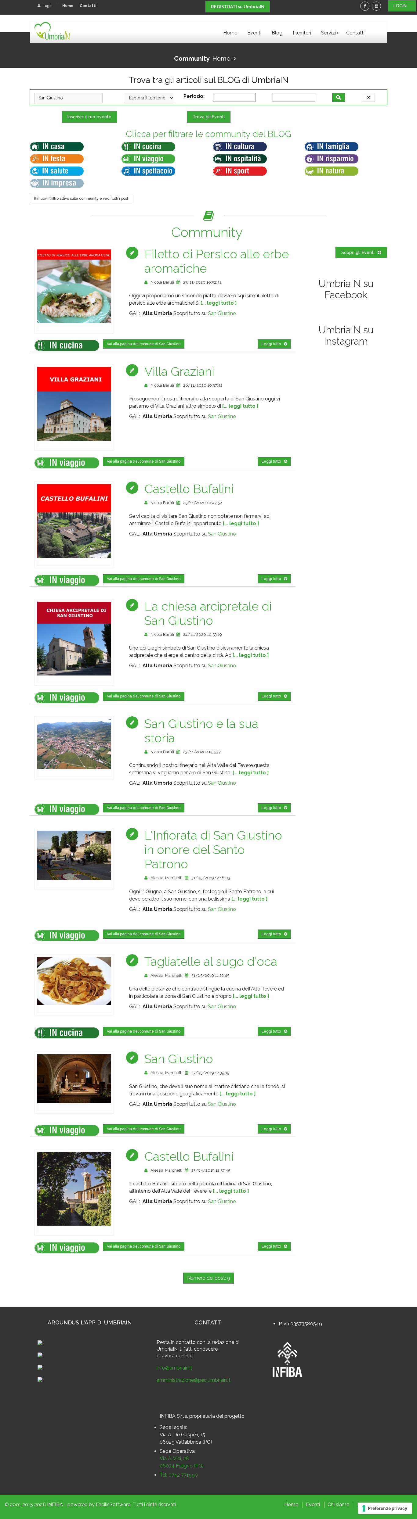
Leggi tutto (271, 344)
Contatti (88, 6)
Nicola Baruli (162, 282)
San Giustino (222, 313)
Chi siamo (339, 1504)
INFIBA (55, 1504)
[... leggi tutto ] (219, 303)
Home (68, 6)
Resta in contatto (176, 1342)
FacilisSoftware (113, 1504)
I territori (302, 33)
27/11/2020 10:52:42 (202, 282)
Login (47, 6)
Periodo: (195, 96)
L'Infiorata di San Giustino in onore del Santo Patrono (213, 849)
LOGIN (401, 5)
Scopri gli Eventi (358, 252)
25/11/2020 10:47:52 (202, 502)
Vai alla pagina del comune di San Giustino (143, 344)
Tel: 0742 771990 (179, 1475)
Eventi (254, 33)
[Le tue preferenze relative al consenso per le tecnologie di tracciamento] (385, 1508)
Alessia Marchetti (166, 878)
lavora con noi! (177, 1356)
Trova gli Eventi (209, 116)
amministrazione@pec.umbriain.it (193, 1380)
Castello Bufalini (189, 489)
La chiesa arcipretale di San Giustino (208, 613)
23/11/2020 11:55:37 (202, 752)
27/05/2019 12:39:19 (210, 1072)
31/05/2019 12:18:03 (210, 878)
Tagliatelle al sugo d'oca (210, 961)
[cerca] (338, 97)
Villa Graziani (179, 371)
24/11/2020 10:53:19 (202, 634)
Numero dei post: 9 (208, 1278)
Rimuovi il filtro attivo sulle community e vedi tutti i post (81, 198)
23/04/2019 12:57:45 (210, 1170)
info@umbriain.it (174, 1368)
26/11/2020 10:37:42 (203, 385)
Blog (277, 33)
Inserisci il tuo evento (89, 116)
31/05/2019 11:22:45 (210, 975)
